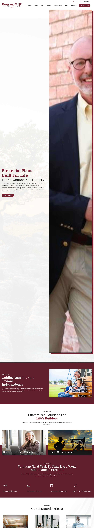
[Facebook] (76, 1)
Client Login (86, 1)
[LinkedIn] (73, 1)
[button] (30, 5)
